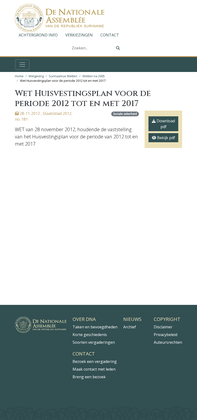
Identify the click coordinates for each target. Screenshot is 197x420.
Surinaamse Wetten (63, 76)
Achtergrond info (38, 35)
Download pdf (165, 123)
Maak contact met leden (94, 369)
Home (19, 76)
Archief (129, 327)
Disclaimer (163, 327)
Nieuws (132, 319)
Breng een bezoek (89, 376)
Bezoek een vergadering (95, 361)
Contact (109, 35)
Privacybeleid (165, 334)
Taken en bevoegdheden (95, 327)
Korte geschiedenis (90, 334)
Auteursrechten (168, 342)
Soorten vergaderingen (94, 342)
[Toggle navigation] (22, 64)
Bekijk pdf (165, 137)
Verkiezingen (79, 35)
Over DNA (84, 319)
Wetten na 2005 (93, 76)
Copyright (167, 319)
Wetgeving (36, 76)
